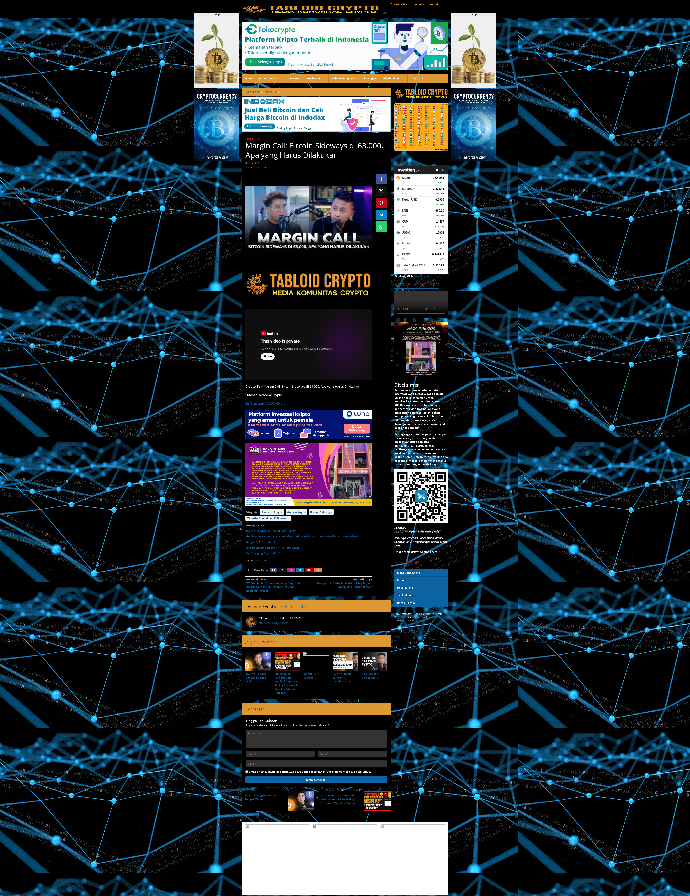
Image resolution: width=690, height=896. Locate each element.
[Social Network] (384, 13)
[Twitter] (282, 570)
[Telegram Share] (381, 215)
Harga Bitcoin (406, 603)
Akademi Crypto (272, 512)
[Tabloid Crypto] (311, 9)
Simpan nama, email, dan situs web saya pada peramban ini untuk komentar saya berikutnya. (310, 771)
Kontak (412, 620)
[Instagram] (291, 570)
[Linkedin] (300, 570)
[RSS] (318, 570)
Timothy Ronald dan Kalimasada (268, 518)
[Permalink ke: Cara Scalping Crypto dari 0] (374, 661)
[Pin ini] (381, 203)
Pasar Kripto (405, 588)
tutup (216, 14)
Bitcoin (401, 580)
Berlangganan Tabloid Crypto (265, 403)
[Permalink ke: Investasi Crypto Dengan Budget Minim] (258, 661)
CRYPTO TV (252, 139)
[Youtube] (309, 570)
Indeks (400, 620)
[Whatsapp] (381, 226)
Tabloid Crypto (292, 606)
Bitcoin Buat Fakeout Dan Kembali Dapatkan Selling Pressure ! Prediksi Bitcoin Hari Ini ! (301, 536)
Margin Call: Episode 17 (260, 542)
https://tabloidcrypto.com (273, 623)
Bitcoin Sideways (321, 512)
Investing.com (422, 276)
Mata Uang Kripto (408, 573)
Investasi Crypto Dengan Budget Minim (270, 531)
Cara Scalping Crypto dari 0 (262, 553)
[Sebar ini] (381, 179)
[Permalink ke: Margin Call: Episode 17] (316, 661)
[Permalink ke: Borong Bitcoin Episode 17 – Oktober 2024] (345, 661)
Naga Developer (429, 617)
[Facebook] (273, 570)
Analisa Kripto (296, 512)
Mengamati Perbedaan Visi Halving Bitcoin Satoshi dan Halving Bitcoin (344, 583)
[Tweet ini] (381, 191)
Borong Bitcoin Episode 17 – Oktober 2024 (272, 547)
